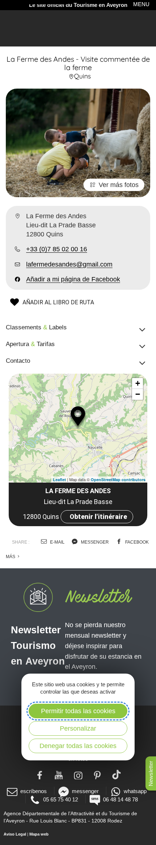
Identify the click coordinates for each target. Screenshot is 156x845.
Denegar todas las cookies (78, 745)
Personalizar (78, 728)
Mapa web (39, 834)
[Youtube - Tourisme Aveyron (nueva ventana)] (59, 774)
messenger (94, 542)
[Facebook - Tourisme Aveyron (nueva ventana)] (40, 774)
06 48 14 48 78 (120, 799)
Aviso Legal (15, 834)
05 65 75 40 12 (60, 799)
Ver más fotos (119, 184)
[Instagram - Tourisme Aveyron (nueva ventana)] (78, 774)
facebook (136, 542)
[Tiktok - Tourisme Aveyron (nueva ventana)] (117, 774)
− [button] (137, 394)
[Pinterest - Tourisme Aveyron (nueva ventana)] (97, 774)
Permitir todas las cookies (78, 711)
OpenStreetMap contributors (118, 479)
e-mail (57, 542)
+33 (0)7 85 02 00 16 (56, 249)
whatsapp (135, 791)
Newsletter (151, 773)
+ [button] (137, 383)
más (11, 556)
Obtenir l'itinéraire (98, 516)
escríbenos (33, 791)
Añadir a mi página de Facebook (73, 279)
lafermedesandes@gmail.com (69, 264)
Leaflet (59, 479)
